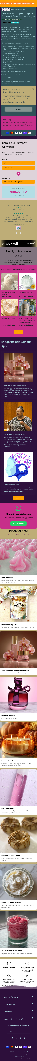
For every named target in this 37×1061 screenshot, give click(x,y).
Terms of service (19, 1056)
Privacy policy (27, 1054)
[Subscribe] (29, 1031)
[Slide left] (30, 89)
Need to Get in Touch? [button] (13, 1019)
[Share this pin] (34, 541)
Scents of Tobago (18, 1051)
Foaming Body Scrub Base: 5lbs (8, 293)
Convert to (6, 178)
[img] (18, 208)
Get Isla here (18, 498)
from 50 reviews (18, 210)
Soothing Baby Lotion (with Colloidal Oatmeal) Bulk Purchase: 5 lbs (27, 320)
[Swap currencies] (18, 174)
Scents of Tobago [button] (11, 997)
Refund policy (17, 1054)
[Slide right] (33, 89)
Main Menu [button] (8, 1011)
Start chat (20, 524)
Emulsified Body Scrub (8, 318)
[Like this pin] (30, 541)
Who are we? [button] (9, 1004)
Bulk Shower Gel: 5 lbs (25, 292)
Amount (5, 159)
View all (18, 332)
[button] (17, 233)
